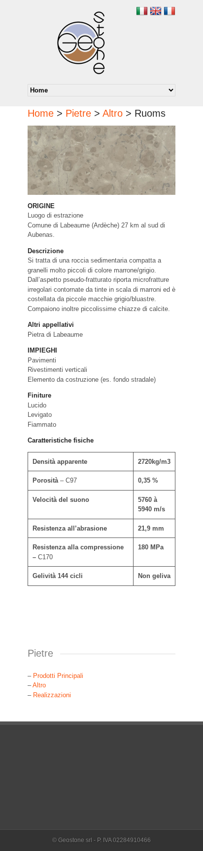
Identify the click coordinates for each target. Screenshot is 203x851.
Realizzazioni (52, 695)
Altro (112, 113)
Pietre (78, 113)
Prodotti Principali (58, 675)
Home (41, 113)
